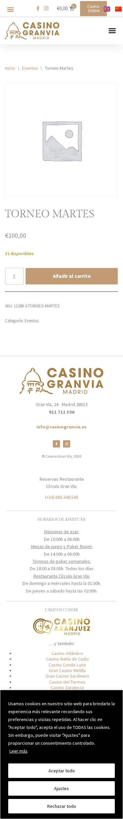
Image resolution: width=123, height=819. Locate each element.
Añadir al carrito (72, 276)
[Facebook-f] (56, 443)
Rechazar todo (61, 806)
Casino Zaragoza (67, 687)
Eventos (30, 68)
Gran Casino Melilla (67, 670)
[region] (61, 754)
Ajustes (61, 788)
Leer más (19, 751)
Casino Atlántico (67, 653)
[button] (10, 9)
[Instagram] (66, 443)
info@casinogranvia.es (61, 427)
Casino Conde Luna (67, 665)
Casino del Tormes (67, 682)
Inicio (10, 68)
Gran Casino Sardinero (67, 676)
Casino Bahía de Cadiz (67, 659)
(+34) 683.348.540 (61, 497)
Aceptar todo (62, 771)
